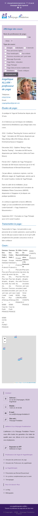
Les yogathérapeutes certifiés (18, 506)
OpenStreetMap (26, 382)
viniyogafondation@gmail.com (16, 3)
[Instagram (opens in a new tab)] (20, 8)
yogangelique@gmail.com (11, 103)
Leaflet (16, 382)
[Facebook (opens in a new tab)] (18, 8)
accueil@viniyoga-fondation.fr (19, 414)
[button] (19, 359)
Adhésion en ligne (15, 449)
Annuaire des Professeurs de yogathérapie (19, 463)
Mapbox (20, 382)
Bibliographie (9, 493)
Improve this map (32, 382)
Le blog (8, 490)
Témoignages (10, 479)
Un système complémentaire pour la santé (18, 476)
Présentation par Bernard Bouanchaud (17, 473)
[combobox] (15, 37)
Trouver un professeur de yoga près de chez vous (19, 508)
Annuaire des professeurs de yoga (16, 460)
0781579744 (6, 97)
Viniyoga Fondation (15, 420)
